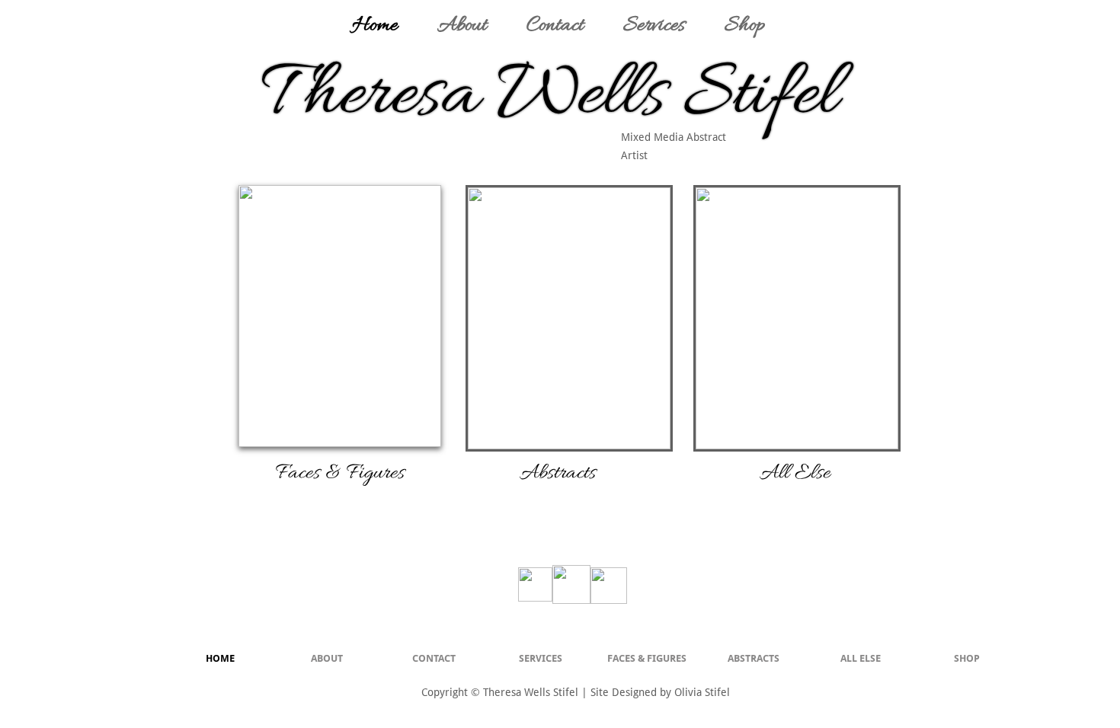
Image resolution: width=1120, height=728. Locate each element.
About (462, 25)
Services (654, 25)
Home (375, 25)
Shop (745, 25)
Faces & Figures (646, 658)
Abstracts (753, 658)
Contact (555, 25)
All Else (860, 658)
